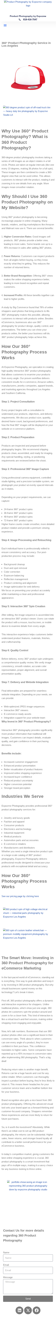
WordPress (38, 1319)
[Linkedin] (19, 1310)
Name (6, 1252)
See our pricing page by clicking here (20, 896)
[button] (5, 25)
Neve (15, 1319)
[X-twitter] (28, 1310)
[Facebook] (36, 1310)
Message (8, 1277)
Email (6, 1265)
